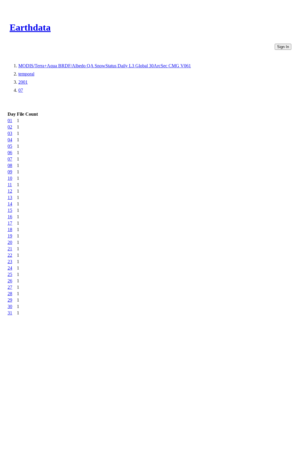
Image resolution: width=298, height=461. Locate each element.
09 (10, 171)
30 (10, 306)
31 (10, 312)
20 (10, 242)
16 (10, 216)
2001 (23, 82)
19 (10, 235)
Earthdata (30, 27)
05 (10, 146)
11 (10, 184)
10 (10, 178)
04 (10, 139)
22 (10, 255)
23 (10, 261)
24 (10, 267)
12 (10, 191)
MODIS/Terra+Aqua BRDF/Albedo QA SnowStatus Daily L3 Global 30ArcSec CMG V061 (104, 65)
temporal (26, 73)
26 (10, 280)
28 (10, 293)
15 (10, 210)
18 (10, 229)
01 (10, 120)
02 (10, 126)
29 (10, 300)
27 (10, 287)
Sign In (283, 47)
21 (10, 248)
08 (10, 165)
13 (10, 197)
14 (10, 203)
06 (10, 152)
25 (10, 274)
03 (10, 133)
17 (10, 223)
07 (20, 90)
